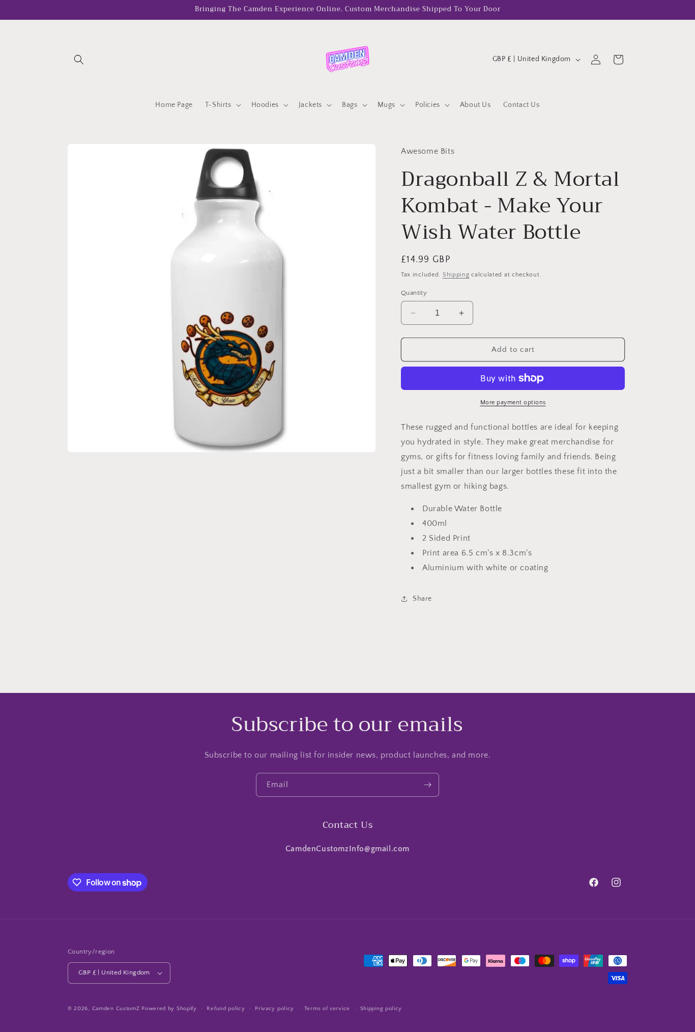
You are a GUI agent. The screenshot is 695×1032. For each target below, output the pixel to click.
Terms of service (327, 1009)
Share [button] (422, 599)
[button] (79, 59)
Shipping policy (381, 1009)
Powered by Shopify (169, 1009)
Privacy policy (274, 1009)
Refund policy (226, 1009)
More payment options (513, 402)
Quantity (414, 292)
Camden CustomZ (116, 1009)
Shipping (456, 274)
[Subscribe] (427, 785)
